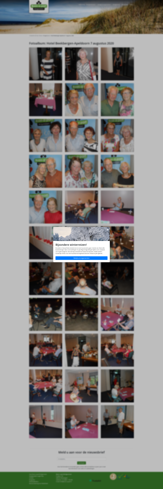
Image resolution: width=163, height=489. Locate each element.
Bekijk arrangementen (82, 258)
